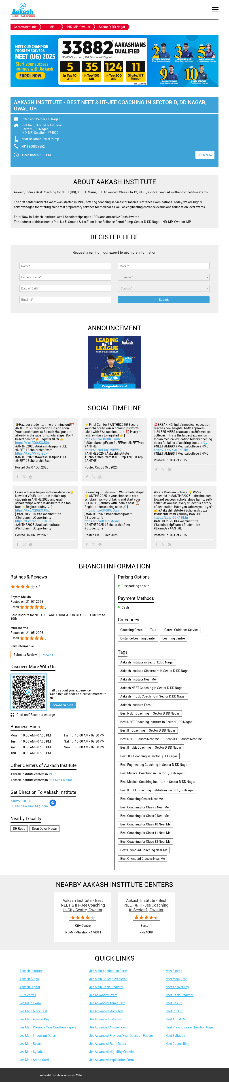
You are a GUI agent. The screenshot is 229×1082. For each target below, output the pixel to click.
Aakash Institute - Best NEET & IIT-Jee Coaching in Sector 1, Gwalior (146, 905)
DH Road (19, 828)
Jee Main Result (30, 1043)
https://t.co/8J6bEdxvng (102, 521)
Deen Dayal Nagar (44, 828)
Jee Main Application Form (108, 971)
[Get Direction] (52, 805)
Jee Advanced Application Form (111, 1060)
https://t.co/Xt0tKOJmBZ (103, 439)
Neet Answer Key (177, 987)
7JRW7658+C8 (21, 801)
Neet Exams (173, 971)
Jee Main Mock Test (33, 1011)
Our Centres (27, 995)
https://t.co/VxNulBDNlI (32, 453)
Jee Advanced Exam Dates (107, 1043)
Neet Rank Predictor (179, 995)
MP (51, 27)
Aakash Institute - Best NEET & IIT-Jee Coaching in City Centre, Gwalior (83, 905)
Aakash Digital (29, 987)
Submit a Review (25, 655)
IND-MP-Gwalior (78, 27)
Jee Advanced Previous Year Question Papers (121, 1035)
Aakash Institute (30, 971)
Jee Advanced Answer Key (107, 1027)
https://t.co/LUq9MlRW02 (103, 450)
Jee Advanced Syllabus (105, 1019)
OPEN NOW (205, 155)
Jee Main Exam (30, 1003)
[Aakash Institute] (23, 10)
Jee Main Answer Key (34, 1019)
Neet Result (173, 1003)
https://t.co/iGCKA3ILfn (171, 517)
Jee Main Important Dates (37, 1035)
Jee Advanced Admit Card (107, 1003)
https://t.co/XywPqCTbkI (171, 450)
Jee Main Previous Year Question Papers (47, 1027)
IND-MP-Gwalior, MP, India (29, 806)
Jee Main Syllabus (32, 1052)
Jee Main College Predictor (108, 979)
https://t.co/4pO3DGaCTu (33, 521)
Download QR (63, 705)
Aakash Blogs (29, 979)
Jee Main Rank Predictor (106, 987)
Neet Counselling (177, 1043)
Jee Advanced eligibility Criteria (111, 1052)
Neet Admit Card (177, 1019)
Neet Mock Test (176, 979)
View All (48, 655)
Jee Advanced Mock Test (106, 1011)
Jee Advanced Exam (103, 995)
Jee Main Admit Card (34, 1060)
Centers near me (25, 27)
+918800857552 (33, 146)
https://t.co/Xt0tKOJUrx (32, 443)
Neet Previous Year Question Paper (189, 1027)
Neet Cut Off (174, 1011)
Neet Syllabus (175, 1035)
